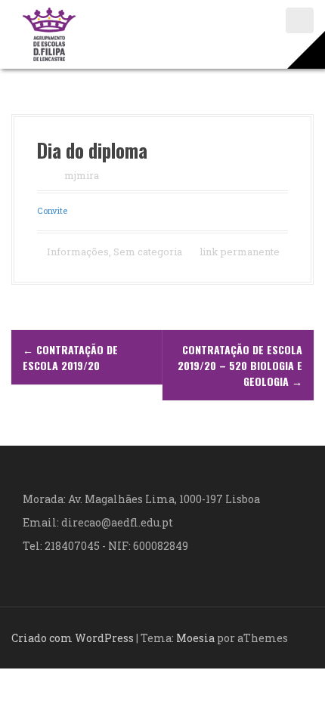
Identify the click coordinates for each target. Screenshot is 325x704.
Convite (52, 210)
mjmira (81, 175)
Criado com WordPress (72, 638)
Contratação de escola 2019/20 (70, 357)
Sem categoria (147, 251)
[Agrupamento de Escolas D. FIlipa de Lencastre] (49, 33)
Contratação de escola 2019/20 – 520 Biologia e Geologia (240, 365)
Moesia (195, 638)
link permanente (238, 251)
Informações (78, 251)
